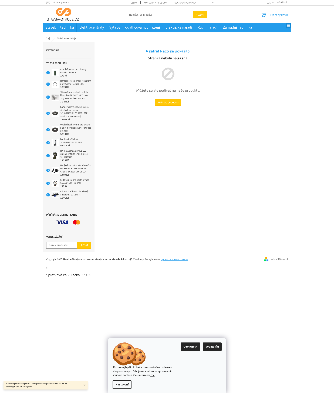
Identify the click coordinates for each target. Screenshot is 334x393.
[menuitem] (59, 27)
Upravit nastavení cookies (174, 259)
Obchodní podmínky (185, 2)
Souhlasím (212, 347)
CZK (269, 2)
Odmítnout (190, 347)
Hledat (200, 14)
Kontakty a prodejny (155, 2)
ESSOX (134, 2)
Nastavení (122, 385)
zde (152, 375)
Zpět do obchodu (168, 102)
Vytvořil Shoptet (279, 259)
